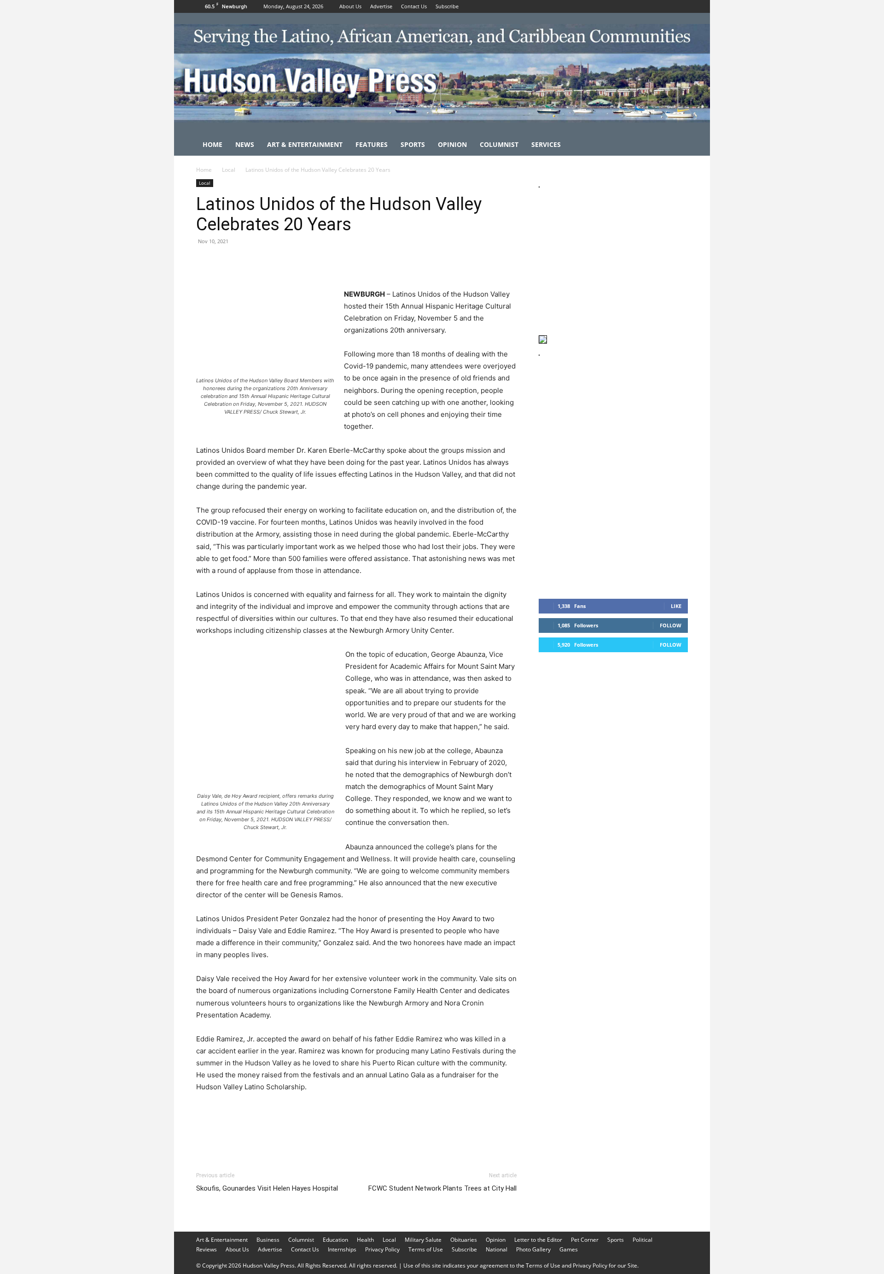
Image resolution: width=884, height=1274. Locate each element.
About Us (350, 6)
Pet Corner (585, 1240)
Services (546, 144)
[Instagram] (666, 6)
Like (676, 605)
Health (365, 1240)
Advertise (381, 6)
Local (228, 170)
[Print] (311, 262)
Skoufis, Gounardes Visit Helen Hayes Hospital (267, 1188)
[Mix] (332, 262)
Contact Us (414, 6)
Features (371, 144)
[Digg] (353, 262)
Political (642, 1240)
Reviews (206, 1249)
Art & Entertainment (305, 144)
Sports (413, 144)
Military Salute (423, 1240)
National (496, 1249)
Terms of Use (425, 1249)
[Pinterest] (247, 262)
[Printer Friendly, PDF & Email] (472, 1112)
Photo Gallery (533, 1249)
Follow (670, 625)
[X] (681, 6)
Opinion (452, 144)
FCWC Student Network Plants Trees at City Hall (442, 1188)
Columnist (499, 144)
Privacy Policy (382, 1249)
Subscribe (447, 6)
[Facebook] (650, 6)
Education (335, 1240)
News (244, 144)
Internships (342, 1249)
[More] (375, 262)
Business (267, 1240)
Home (212, 144)
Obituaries (463, 1240)
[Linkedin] (290, 262)
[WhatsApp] (269, 262)
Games (568, 1249)
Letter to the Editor (538, 1240)
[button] (677, 145)
